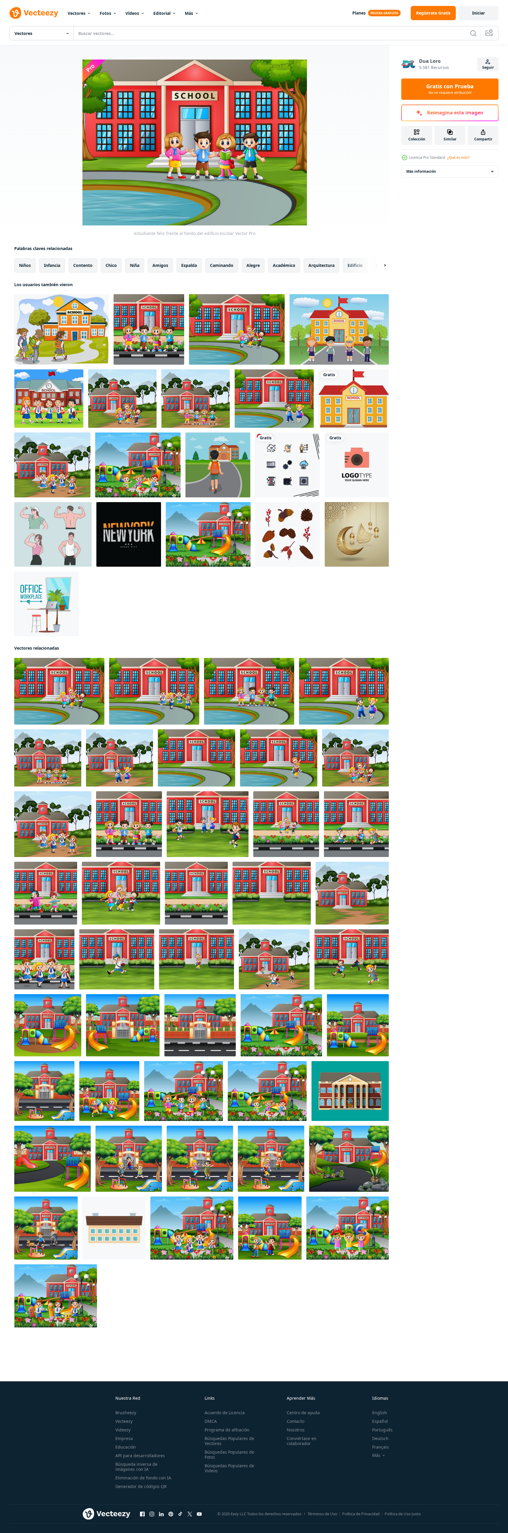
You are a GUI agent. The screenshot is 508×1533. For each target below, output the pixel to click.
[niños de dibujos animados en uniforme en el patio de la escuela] (191, 1228)
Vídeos (132, 13)
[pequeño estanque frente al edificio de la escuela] (196, 757)
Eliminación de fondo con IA (143, 1478)
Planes (359, 13)
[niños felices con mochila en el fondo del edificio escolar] (52, 464)
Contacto (295, 1421)
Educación (125, 1447)
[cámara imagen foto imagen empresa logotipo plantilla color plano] (357, 464)
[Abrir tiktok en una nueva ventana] (180, 1514)
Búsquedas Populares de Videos (229, 1468)
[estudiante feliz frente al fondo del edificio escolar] (149, 329)
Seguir (488, 67)
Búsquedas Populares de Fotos (229, 1454)
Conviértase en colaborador (301, 1441)
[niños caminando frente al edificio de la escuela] (119, 757)
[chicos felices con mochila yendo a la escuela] (356, 824)
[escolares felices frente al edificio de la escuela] (48, 398)
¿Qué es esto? (458, 157)
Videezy (122, 1430)
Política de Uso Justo (403, 1513)
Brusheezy (125, 1412)
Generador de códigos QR (141, 1486)
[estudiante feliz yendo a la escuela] (44, 959)
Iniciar (478, 13)
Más (189, 13)
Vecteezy (124, 1421)
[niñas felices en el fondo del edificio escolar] (45, 893)
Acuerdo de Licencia (225, 1412)
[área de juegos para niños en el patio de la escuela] (208, 534)
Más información (421, 171)
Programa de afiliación (227, 1430)
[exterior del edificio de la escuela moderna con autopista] (200, 1025)
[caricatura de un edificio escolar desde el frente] (196, 893)
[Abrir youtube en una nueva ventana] (199, 1514)
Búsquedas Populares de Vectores (229, 1441)
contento (83, 265)
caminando (221, 265)
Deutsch (380, 1438)
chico (111, 265)
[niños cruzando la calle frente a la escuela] (128, 1159)
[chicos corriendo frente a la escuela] (351, 959)
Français (380, 1447)
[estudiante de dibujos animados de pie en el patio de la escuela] (183, 1091)
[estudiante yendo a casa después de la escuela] (237, 329)
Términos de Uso (322, 1513)
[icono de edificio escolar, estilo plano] (114, 1228)
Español (380, 1421)
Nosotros (296, 1430)
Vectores (76, 13)
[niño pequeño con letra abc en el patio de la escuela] (347, 1228)
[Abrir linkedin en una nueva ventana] (161, 1514)
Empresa (124, 1438)
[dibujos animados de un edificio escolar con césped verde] (271, 893)
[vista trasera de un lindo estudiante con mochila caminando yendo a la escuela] (217, 464)
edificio (355, 265)
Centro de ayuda (303, 1412)
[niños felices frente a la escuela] (122, 398)
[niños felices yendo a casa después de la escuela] (271, 1159)
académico (284, 265)
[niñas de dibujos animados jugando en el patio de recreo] (109, 1091)
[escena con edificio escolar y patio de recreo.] (52, 1159)
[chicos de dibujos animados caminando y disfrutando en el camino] (46, 1228)
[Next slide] (379, 265)
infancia (52, 265)
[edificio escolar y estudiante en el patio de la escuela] (196, 959)
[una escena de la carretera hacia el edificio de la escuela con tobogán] (349, 1159)
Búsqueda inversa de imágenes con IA (136, 1466)
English (379, 1412)
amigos (160, 265)
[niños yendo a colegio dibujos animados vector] (61, 329)
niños (25, 265)
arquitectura (321, 265)
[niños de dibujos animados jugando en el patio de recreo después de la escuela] (270, 1228)
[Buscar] (473, 33)
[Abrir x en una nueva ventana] (189, 1514)
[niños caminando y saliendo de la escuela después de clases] (274, 398)
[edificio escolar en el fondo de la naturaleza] (352, 893)
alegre (253, 265)
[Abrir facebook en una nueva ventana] (142, 1514)
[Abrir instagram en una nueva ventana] (151, 1514)
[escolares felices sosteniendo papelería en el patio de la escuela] (55, 1295)
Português (382, 1430)
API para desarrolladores (140, 1455)
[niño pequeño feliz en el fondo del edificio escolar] (195, 398)
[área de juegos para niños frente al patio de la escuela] (47, 1025)
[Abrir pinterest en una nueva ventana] (170, 1514)
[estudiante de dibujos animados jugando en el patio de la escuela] (138, 464)
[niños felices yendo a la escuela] (286, 824)
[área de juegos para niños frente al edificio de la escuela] (44, 1091)
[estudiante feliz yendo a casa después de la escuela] (274, 959)
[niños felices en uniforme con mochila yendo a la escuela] (154, 691)
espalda (189, 265)
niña (134, 265)
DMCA (211, 1421)
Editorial (162, 13)
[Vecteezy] (33, 13)
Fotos (105, 13)
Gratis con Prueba (450, 89)
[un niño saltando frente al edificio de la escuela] (116, 959)
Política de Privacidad (361, 1513)
